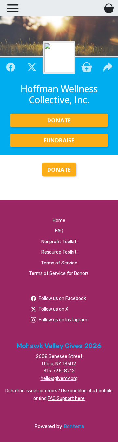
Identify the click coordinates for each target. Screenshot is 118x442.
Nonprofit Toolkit (59, 241)
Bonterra (74, 426)
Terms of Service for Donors (59, 273)
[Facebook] (10, 66)
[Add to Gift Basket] (86, 66)
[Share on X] (32, 66)
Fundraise (59, 140)
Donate (59, 120)
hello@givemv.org (59, 378)
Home (59, 220)
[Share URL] (108, 66)
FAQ (59, 231)
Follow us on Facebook (62, 298)
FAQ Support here (66, 398)
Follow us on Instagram (63, 320)
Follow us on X (53, 309)
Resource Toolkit (59, 252)
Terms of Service (59, 263)
